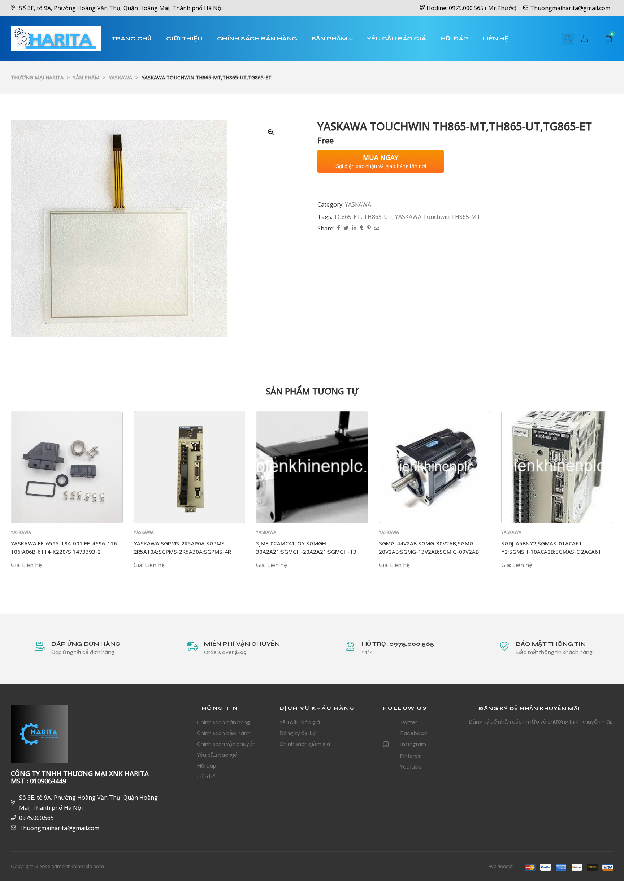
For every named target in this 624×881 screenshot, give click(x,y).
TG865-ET (347, 217)
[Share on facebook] (338, 228)
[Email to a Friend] (376, 228)
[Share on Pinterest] (368, 228)
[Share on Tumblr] (361, 228)
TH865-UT (378, 217)
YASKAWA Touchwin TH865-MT (438, 217)
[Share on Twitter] (346, 228)
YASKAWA (358, 204)
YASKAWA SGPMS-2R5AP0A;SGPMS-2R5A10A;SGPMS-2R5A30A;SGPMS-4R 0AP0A (182, 551)
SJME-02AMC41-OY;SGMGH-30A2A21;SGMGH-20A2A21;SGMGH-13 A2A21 (306, 551)
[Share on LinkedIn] (354, 228)
